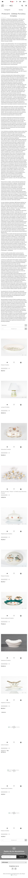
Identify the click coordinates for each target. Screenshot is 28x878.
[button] (14, 862)
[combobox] (14, 325)
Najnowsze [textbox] (4, 325)
